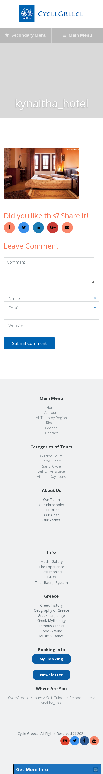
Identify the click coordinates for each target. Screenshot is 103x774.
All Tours (51, 412)
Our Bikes (52, 509)
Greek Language (51, 615)
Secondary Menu (28, 35)
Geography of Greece (51, 610)
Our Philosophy (51, 504)
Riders (51, 422)
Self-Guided (51, 461)
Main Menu (80, 35)
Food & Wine (51, 631)
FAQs (51, 577)
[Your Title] (65, 740)
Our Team (51, 499)
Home (51, 407)
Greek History (51, 605)
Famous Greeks (51, 625)
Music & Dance (51, 636)
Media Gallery (51, 561)
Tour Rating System (51, 582)
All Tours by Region (51, 417)
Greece (51, 428)
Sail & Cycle (51, 466)
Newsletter (51, 674)
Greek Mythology (52, 620)
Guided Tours (51, 456)
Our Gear (51, 515)
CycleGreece (19, 697)
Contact (51, 433)
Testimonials (51, 571)
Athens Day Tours (51, 476)
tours (38, 697)
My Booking (52, 659)
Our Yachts (51, 520)
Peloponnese (81, 697)
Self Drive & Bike (51, 471)
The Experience (51, 566)
